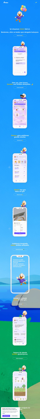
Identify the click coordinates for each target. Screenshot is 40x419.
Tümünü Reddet (14, 415)
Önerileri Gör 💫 (20, 140)
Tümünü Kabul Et (6, 415)
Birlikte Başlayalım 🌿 (20, 358)
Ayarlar (3, 413)
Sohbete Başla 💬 (20, 87)
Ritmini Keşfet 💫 (20, 35)
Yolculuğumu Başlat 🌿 (20, 413)
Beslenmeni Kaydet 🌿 (20, 249)
